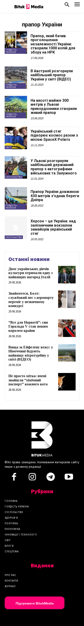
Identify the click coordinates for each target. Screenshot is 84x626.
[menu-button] (77, 5)
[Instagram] (32, 478)
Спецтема (12, 551)
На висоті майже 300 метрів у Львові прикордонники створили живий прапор (54, 106)
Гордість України (11, 51)
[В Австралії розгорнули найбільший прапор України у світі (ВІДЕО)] (16, 77)
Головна (11, 501)
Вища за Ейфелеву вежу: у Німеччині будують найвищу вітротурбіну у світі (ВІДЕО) (30, 353)
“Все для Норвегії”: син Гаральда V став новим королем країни (28, 326)
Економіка (12, 529)
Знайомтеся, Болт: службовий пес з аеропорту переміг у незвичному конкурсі (31, 299)
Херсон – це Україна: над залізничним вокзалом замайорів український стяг (53, 227)
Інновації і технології (21, 534)
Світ (8, 147)
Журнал (10, 586)
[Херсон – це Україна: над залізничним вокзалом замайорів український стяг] (16, 228)
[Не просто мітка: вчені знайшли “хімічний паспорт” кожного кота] (67, 382)
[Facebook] (14, 478)
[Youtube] (69, 478)
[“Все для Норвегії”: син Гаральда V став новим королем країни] (67, 328)
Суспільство (14, 176)
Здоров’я (11, 517)
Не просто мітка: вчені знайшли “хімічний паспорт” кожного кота (28, 380)
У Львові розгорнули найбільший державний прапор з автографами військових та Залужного (54, 167)
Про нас (10, 575)
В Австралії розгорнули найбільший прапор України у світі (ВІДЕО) (52, 75)
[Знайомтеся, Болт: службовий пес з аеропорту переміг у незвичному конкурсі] (67, 299)
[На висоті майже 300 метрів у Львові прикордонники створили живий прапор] (16, 107)
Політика (11, 523)
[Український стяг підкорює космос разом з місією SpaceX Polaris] (16, 138)
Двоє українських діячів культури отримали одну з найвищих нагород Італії (30, 273)
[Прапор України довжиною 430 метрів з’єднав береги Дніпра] (16, 198)
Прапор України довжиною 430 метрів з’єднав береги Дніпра (55, 195)
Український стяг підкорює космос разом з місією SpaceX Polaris (54, 135)
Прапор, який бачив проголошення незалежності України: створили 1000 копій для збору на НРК (53, 44)
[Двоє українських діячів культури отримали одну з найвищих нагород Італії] (67, 274)
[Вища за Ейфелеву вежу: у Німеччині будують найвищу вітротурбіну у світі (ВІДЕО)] (67, 353)
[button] (67, 5)
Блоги (9, 545)
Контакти (11, 580)
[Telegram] (51, 478)
